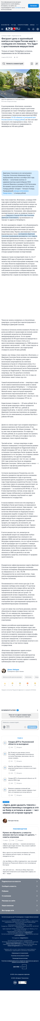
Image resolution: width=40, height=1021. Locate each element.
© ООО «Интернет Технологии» (20, 978)
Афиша (32, 25)
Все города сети (8, 910)
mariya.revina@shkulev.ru (14, 945)
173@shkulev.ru (28, 932)
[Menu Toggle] (2, 29)
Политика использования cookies (20, 955)
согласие (18, 7)
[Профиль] (38, 29)
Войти (8, 727)
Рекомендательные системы (20, 958)
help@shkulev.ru (24, 938)
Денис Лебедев (13, 669)
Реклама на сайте (8, 901)
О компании (6, 896)
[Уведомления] (33, 29)
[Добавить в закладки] (32, 64)
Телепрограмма (23, 25)
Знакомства (5, 25)
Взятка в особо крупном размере (12, 677)
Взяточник (28, 677)
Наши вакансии (8, 905)
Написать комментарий (14, 63)
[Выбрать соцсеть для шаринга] (37, 64)
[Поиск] (29, 29)
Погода (13, 25)
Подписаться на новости (11, 881)
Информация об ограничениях (20, 953)
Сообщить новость (9, 886)
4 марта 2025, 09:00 (6, 57)
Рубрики (5, 891)
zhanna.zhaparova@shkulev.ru (14, 943)
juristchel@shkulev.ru (20, 935)
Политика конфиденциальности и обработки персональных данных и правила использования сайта (20, 961)
